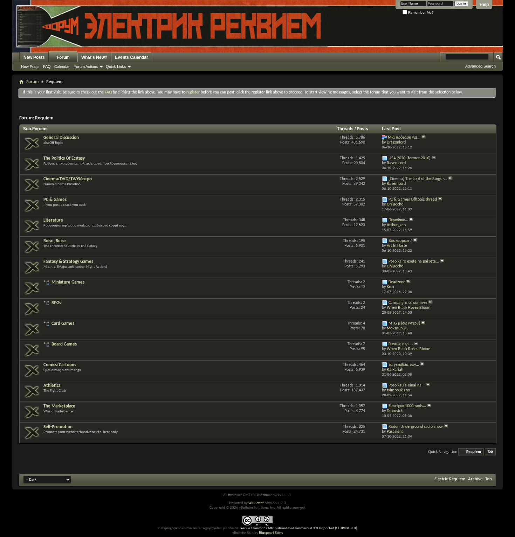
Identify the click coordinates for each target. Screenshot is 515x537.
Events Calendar (131, 57)
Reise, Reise (54, 241)
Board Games (64, 344)
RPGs (56, 303)
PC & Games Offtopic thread (413, 199)
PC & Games (55, 199)
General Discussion (61, 137)
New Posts (34, 57)
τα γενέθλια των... (404, 365)
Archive (475, 479)
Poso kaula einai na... (407, 385)
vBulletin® (256, 503)
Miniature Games (68, 282)
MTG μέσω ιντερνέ (404, 323)
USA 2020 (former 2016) (410, 158)
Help (484, 4)
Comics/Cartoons (59, 365)
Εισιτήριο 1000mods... (407, 406)
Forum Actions (86, 66)
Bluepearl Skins (271, 533)
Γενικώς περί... (401, 344)
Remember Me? (420, 12)
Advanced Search (480, 66)
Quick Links (116, 66)
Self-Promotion (58, 427)
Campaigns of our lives (408, 303)
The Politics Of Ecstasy (64, 158)
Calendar (62, 66)
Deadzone (397, 282)
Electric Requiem (449, 479)
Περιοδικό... (398, 220)
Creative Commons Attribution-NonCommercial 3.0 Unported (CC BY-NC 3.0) (297, 528)
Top (490, 452)
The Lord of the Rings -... (426, 179)
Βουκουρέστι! (400, 241)
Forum (63, 57)
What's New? (94, 57)
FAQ (47, 66)
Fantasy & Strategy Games (68, 261)
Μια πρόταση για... (404, 137)
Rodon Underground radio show (416, 427)
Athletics (51, 385)
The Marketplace (59, 406)
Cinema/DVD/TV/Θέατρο (67, 179)
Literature (53, 220)
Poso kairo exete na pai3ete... (414, 261)
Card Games (63, 323)
